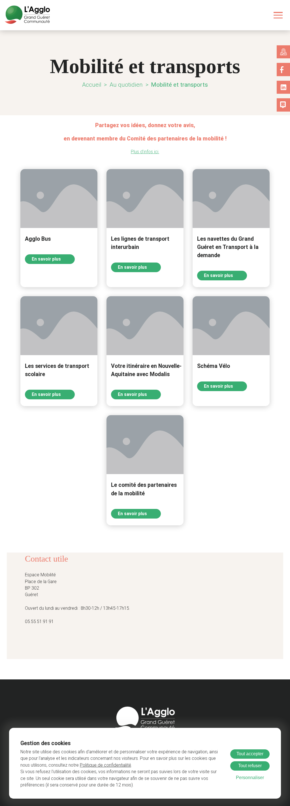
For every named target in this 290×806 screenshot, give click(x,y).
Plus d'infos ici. (145, 151)
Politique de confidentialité (105, 765)
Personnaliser (250, 777)
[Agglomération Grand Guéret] (27, 15)
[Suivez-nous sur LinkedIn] (283, 87)
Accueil (91, 84)
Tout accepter (249, 753)
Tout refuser (250, 765)
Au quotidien (126, 84)
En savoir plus (47, 259)
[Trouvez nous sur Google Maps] (283, 51)
